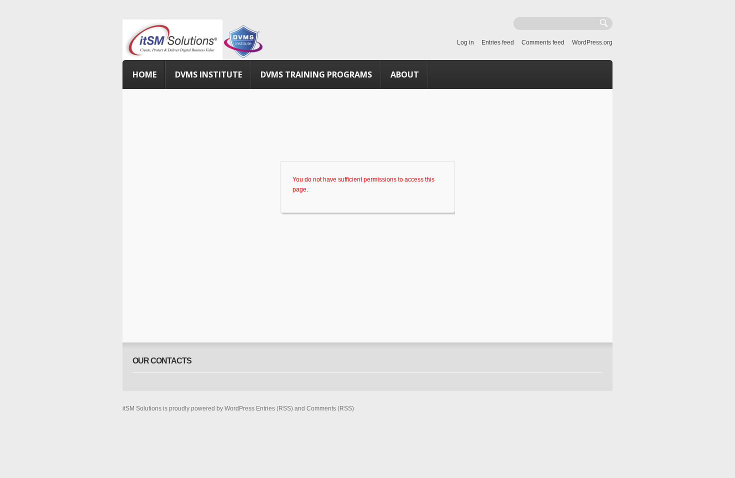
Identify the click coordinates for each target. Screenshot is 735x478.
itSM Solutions (142, 408)
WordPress (239, 408)
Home (144, 74)
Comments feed (543, 42)
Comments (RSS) (330, 408)
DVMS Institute (208, 74)
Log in (465, 42)
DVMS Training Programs (316, 74)
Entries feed (498, 42)
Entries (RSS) (274, 408)
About (404, 74)
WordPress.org (592, 42)
